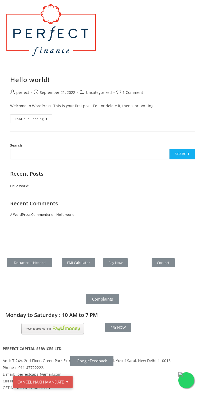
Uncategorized (99, 92)
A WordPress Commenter (30, 214)
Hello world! (30, 79)
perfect (22, 92)
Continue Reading (33, 117)
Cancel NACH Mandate (41, 382)
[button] (30, 262)
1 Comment (133, 92)
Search (16, 145)
